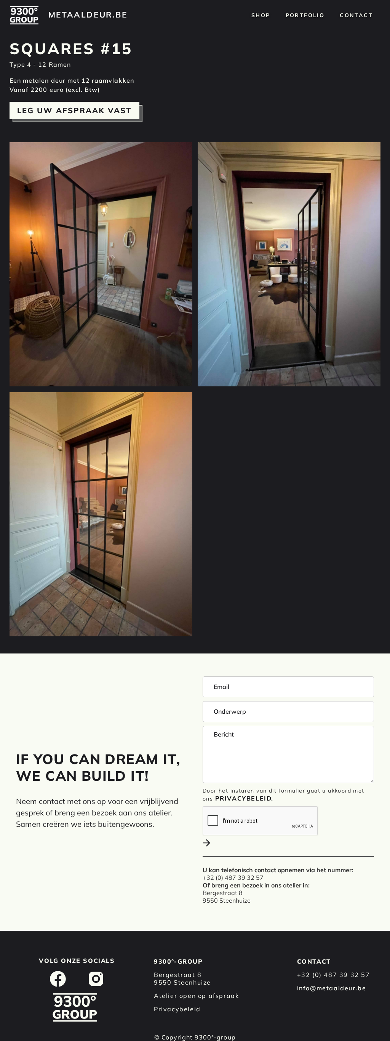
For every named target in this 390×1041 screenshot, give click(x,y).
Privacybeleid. (244, 798)
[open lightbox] (101, 264)
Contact (356, 15)
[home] (24, 15)
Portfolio (305, 15)
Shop (260, 15)
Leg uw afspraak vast (74, 110)
